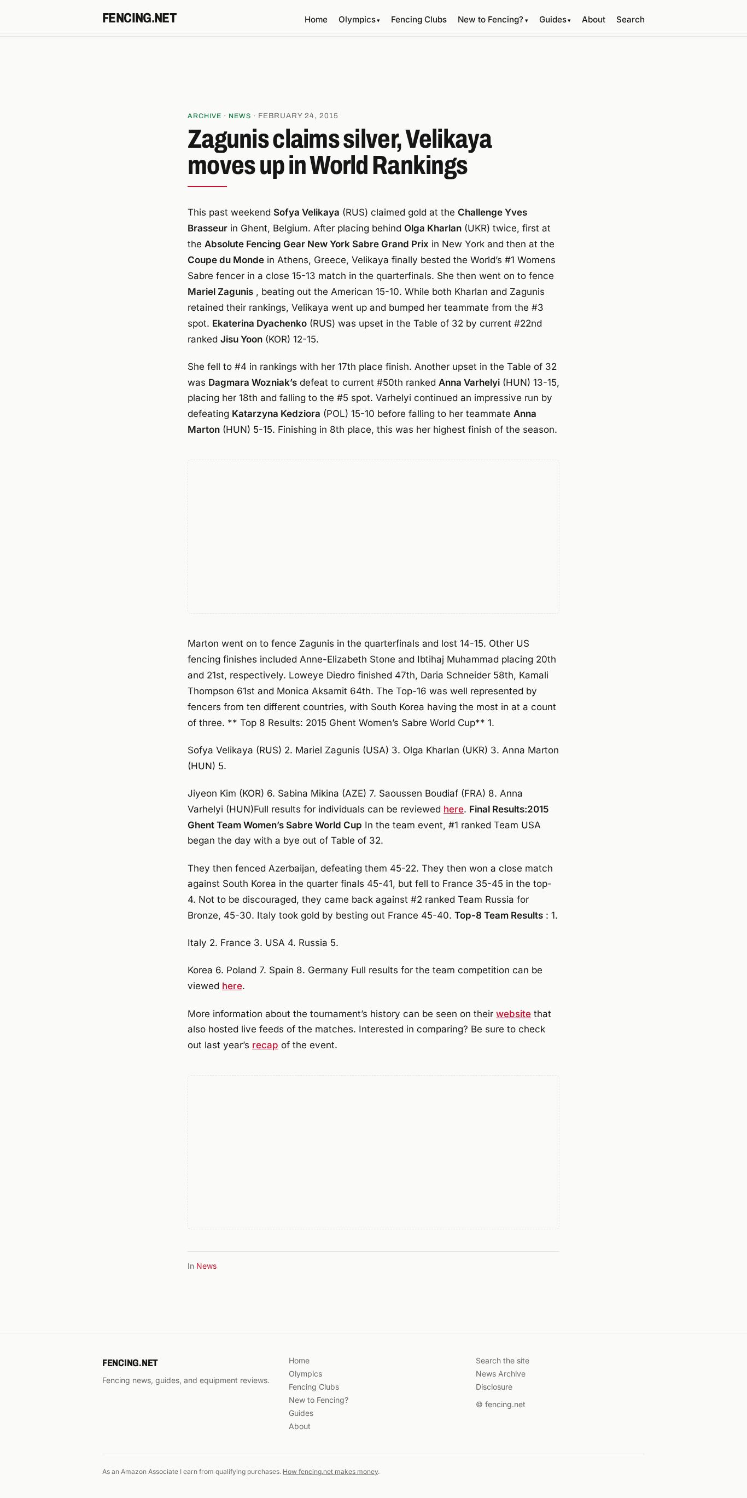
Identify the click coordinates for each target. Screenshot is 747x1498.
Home (316, 19)
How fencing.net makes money (330, 1471)
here (453, 809)
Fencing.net (139, 18)
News (240, 116)
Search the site (502, 1360)
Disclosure (494, 1386)
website (513, 1013)
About (593, 19)
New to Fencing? (493, 19)
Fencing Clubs (419, 19)
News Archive (501, 1373)
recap (265, 1045)
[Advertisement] (373, 77)
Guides (555, 19)
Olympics (359, 19)
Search (630, 19)
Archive (204, 116)
